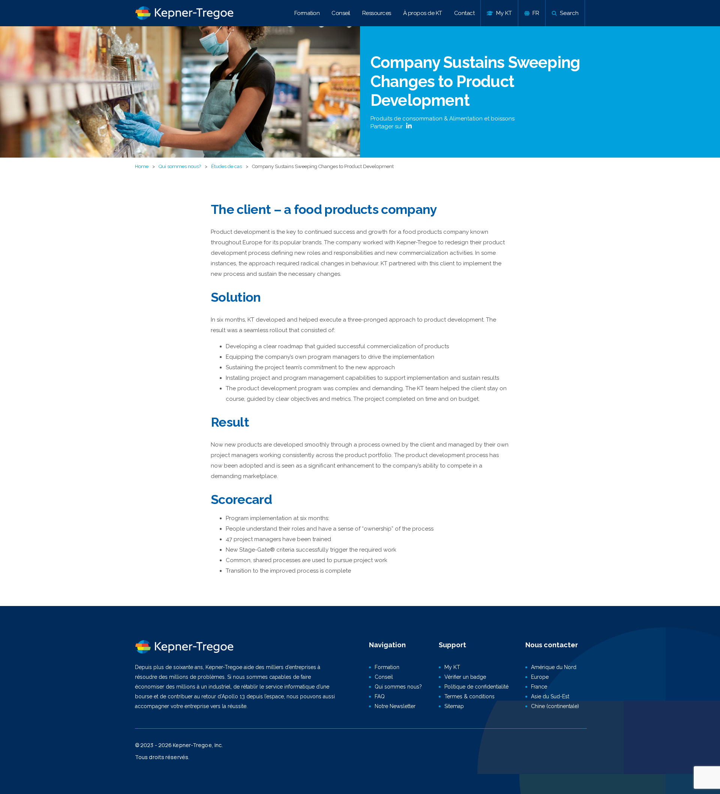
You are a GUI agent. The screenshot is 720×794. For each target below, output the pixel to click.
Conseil (341, 13)
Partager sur (387, 126)
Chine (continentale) (555, 706)
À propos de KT (422, 13)
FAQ (380, 696)
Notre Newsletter (395, 706)
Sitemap (454, 706)
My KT (452, 667)
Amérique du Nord (553, 667)
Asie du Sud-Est (550, 696)
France (539, 687)
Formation (307, 13)
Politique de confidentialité (476, 687)
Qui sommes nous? (180, 166)
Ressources (376, 13)
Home (141, 166)
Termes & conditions (469, 696)
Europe (540, 677)
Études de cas (226, 166)
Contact (464, 13)
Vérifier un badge (465, 677)
